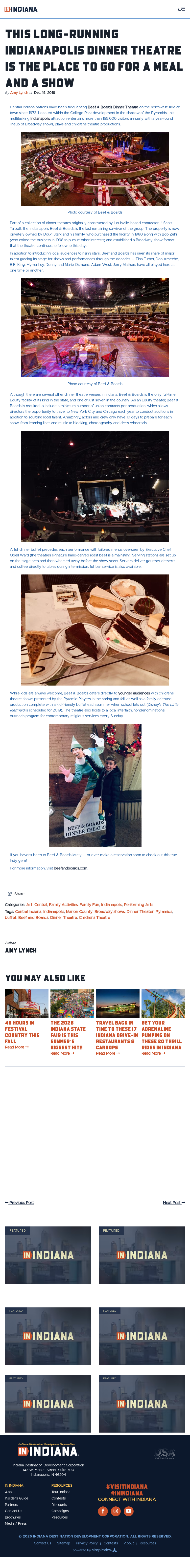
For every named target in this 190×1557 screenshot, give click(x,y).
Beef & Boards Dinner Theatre (113, 107)
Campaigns (60, 1511)
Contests (58, 1498)
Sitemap (63, 1543)
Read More (14, 1047)
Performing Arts (138, 905)
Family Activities (63, 905)
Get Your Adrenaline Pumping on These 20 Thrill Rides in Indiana (162, 1035)
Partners (11, 1505)
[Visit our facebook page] (103, 1511)
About (10, 1492)
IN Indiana (14, 1485)
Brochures (13, 1517)
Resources (61, 1485)
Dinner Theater (140, 912)
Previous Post (21, 1203)
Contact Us (13, 1511)
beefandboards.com (70, 868)
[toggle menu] (181, 9)
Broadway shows (110, 912)
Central (40, 905)
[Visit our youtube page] (129, 1511)
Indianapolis (40, 118)
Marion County (79, 912)
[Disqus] (95, 1138)
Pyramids (164, 912)
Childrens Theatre (94, 918)
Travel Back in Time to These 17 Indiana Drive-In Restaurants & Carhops (117, 1035)
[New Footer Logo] (48, 1449)
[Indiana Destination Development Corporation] (21, 9)
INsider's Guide (16, 1498)
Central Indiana (28, 912)
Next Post (172, 1203)
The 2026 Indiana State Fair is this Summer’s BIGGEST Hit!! (68, 1035)
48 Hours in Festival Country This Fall (22, 1032)
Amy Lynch (19, 93)
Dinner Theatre (63, 918)
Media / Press (16, 1523)
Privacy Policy (87, 1543)
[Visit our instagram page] (116, 1511)
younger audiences (134, 693)
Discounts (59, 1505)
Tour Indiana (60, 1492)
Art (29, 905)
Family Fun (89, 905)
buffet (10, 918)
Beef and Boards (33, 918)
